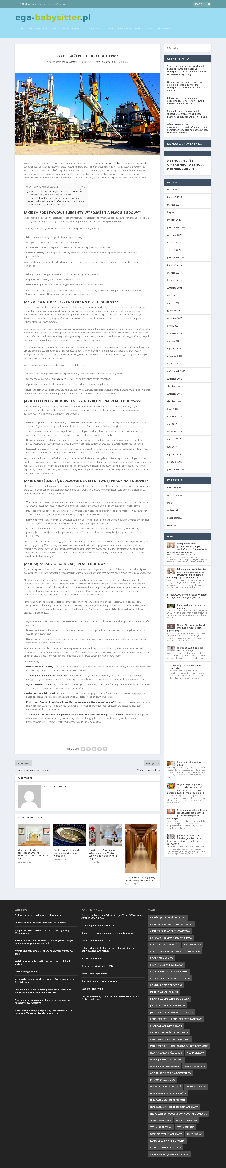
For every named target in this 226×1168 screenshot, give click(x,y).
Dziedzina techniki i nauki (40, 693)
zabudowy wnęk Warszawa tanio (169, 1154)
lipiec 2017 (172, 409)
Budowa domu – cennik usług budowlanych (52, 3)
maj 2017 (172, 424)
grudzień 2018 (174, 355)
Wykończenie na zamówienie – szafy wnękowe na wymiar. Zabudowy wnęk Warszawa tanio (46, 942)
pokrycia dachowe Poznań (165, 1086)
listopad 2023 (174, 280)
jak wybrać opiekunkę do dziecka (169, 998)
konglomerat (158, 1019)
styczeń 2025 (174, 250)
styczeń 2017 (174, 454)
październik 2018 (176, 371)
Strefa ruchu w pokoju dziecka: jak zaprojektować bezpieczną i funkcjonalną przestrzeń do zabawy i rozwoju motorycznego (187, 70)
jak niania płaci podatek (164, 991)
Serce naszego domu (26, 971)
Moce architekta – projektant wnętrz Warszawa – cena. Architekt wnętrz (34, 854)
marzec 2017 (174, 439)
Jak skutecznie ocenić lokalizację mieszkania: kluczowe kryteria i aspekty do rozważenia (184, 839)
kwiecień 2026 (174, 197)
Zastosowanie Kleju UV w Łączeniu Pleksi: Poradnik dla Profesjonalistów (110, 998)
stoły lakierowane (161, 1127)
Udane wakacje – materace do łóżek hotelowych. (41, 922)
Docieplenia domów (161, 958)
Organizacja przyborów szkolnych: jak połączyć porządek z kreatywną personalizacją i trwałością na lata (185, 788)
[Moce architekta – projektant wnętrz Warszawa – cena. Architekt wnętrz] (34, 835)
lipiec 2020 (172, 325)
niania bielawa (195, 1052)
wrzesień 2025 (174, 235)
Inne (110, 28)
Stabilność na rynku (92, 988)
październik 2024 (176, 257)
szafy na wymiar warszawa (166, 1133)
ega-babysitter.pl (70, 61)
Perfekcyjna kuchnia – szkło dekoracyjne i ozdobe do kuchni (43, 963)
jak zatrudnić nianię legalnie (167, 1005)
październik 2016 (176, 469)
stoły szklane (185, 1127)
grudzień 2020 (174, 310)
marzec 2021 (174, 303)
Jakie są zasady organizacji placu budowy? (47, 204)
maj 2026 (172, 189)
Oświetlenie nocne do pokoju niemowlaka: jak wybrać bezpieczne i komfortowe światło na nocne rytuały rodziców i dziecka (187, 128)
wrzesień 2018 (174, 378)
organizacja (57, 378)
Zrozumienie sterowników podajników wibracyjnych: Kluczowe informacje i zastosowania (75, 714)
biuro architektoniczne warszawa (171, 937)
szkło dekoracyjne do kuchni (167, 1140)
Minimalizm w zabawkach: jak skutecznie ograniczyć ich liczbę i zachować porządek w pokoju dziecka (187, 114)
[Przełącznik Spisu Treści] (81, 187)
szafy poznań (194, 1133)
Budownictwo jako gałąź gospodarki (100, 981)
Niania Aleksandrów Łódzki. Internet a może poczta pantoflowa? (187, 628)
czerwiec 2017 (174, 416)
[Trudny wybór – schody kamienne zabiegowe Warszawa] (69, 835)
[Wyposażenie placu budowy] (87, 114)
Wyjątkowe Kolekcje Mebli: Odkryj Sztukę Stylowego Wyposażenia (42, 931)
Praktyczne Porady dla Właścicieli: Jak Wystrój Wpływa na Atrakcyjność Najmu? (70, 702)
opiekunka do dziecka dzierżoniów (170, 1073)
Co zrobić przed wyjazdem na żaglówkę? (185, 666)
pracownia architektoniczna (167, 1100)
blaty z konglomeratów (165, 944)
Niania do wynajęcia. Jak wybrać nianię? (190, 649)
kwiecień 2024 (174, 265)
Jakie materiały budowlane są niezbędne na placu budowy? (54, 198)
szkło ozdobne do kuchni (165, 1147)
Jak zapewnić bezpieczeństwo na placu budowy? (50, 194)
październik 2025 (176, 227)
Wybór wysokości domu (39, 684)
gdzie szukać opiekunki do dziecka (170, 978)
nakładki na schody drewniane (189, 1046)
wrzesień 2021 (174, 287)
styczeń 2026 (174, 219)
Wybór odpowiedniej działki (96, 940)
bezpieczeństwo (113, 163)
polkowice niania (196, 1086)
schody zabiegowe (187, 1120)
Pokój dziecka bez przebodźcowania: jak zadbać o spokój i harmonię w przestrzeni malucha (187, 548)
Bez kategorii (71, 28)
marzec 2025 (174, 242)
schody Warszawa (160, 1120)
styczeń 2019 (174, 348)
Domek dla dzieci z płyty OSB (42, 666)
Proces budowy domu (92, 958)
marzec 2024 (174, 272)
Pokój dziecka (144, 28)
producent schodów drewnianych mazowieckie (178, 1113)
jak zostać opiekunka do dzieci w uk (171, 1012)
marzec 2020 (174, 340)
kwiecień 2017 (174, 431)
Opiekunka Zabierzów (162, 1079)
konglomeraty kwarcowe (186, 1019)
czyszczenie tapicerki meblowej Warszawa (175, 951)
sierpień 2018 (174, 386)
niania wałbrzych (194, 1066)
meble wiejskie (158, 1046)
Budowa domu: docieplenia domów (191, 606)
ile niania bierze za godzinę (166, 985)
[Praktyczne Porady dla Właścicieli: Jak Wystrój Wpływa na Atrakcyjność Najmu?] (105, 835)
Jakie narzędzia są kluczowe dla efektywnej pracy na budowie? (56, 201)
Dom (20, 28)
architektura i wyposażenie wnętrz (171, 924)
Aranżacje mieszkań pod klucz (168, 917)
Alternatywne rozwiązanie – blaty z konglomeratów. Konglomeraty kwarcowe (43, 1001)
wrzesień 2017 (174, 393)
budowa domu (192, 944)
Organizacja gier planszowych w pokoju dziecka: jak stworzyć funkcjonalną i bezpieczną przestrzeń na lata (187, 86)
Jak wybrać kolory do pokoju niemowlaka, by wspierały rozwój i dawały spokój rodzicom (185, 101)
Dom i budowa (94, 28)
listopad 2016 (174, 461)
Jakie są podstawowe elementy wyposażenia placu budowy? (55, 191)
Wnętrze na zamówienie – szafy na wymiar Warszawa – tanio (45, 952)
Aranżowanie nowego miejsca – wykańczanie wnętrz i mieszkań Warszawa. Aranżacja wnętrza (43, 1012)
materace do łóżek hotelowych (169, 1032)
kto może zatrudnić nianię (166, 1025)
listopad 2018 (174, 363)
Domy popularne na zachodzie (97, 925)
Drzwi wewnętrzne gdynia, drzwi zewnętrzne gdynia (140, 879)
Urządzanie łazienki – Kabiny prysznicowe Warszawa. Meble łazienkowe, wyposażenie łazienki (43, 991)
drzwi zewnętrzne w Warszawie (169, 971)
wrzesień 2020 (174, 318)
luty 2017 (172, 446)
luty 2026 (172, 212)
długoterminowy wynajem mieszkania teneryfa (107, 933)
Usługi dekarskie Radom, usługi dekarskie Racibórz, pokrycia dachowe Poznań (109, 949)
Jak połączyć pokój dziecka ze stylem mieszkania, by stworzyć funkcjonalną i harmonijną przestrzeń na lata (186, 573)
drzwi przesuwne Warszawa (166, 964)
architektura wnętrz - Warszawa (170, 931)
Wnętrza (164, 28)
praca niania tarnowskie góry (168, 1093)
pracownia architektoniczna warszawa (174, 1106)
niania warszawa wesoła (165, 1066)
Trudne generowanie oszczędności (45, 675)
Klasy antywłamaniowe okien (189, 763)
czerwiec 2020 (174, 333)
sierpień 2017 (174, 401)
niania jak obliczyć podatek (166, 1059)
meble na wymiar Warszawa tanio (170, 1039)
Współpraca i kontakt (42, 28)
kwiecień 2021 (174, 295)
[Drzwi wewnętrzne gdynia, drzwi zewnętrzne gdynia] (141, 848)
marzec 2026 (174, 204)
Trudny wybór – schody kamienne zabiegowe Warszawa (66, 853)
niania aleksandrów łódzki (166, 1052)
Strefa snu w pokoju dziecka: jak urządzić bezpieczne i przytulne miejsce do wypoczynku (187, 814)
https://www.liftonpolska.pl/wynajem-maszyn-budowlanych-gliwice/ (187, 596)
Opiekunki (124, 28)
